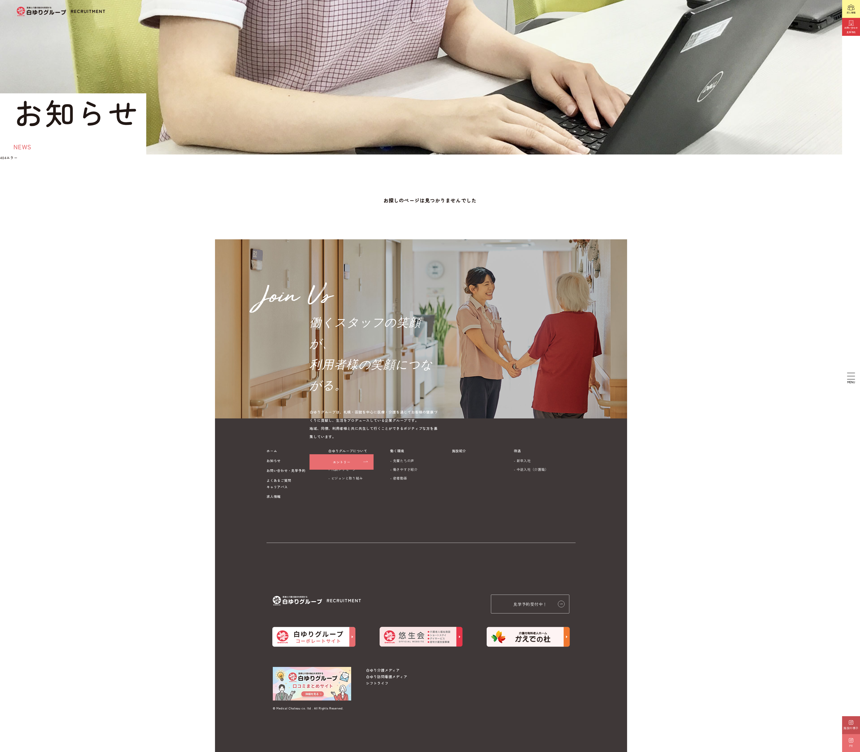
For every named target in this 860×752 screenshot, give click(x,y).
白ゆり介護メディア (383, 670)
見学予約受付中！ (530, 604)
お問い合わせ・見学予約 (286, 470)
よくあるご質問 (279, 480)
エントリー (341, 462)
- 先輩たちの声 (402, 460)
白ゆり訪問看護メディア (386, 676)
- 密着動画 (398, 478)
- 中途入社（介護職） (531, 469)
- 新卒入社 (522, 460)
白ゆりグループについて (347, 450)
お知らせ (274, 460)
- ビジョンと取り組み (345, 478)
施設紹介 (459, 450)
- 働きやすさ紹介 (404, 469)
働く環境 (397, 450)
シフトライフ (377, 683)
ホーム (272, 450)
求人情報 (274, 496)
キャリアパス (277, 486)
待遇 (517, 450)
